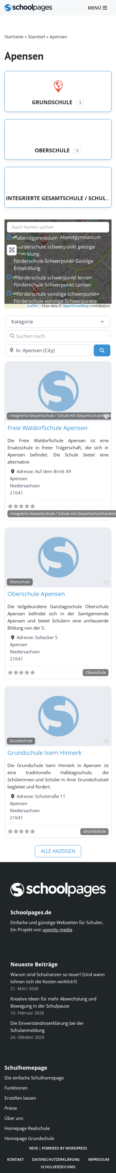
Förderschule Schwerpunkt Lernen (52, 285)
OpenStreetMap (75, 305)
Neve (33, 1148)
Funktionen (16, 1088)
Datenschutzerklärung (56, 1159)
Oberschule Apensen (36, 594)
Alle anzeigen (58, 851)
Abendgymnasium (80, 237)
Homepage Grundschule (29, 1138)
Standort (36, 36)
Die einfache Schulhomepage (34, 1078)
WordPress (76, 1148)
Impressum (98, 1159)
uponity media (57, 929)
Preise (10, 1108)
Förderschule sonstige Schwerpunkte (55, 301)
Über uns (13, 1118)
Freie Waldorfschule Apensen (47, 428)
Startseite (13, 36)
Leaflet (32, 305)
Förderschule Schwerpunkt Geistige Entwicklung (53, 264)
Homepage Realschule (27, 1128)
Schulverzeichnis (58, 1166)
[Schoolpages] (28, 7)
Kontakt (15, 1159)
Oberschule (20, 581)
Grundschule (21, 740)
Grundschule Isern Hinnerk (44, 753)
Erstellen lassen (20, 1098)
